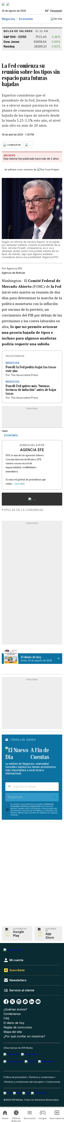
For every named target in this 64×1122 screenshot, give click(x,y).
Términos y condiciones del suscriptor (24, 1081)
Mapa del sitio (13, 1032)
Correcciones (53, 1081)
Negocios (8, 19)
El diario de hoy (14, 1023)
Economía (26, 19)
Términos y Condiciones (30, 806)
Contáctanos (12, 1014)
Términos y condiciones (41, 1077)
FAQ (6, 1018)
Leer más (20, 483)
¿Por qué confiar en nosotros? (24, 1036)
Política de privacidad (15, 1077)
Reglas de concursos (18, 1027)
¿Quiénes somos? (15, 1009)
